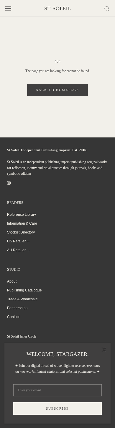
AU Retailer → (18, 250)
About (12, 281)
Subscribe (57, 408)
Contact (13, 317)
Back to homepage (57, 90)
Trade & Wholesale (22, 299)
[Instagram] (9, 183)
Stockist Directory (21, 232)
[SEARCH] (107, 8)
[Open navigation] (8, 8)
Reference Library (21, 215)
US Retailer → (18, 241)
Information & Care (22, 223)
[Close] (104, 349)
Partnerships (17, 308)
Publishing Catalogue (24, 290)
